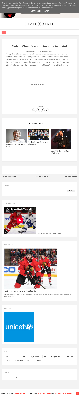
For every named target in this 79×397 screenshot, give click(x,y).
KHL (24, 357)
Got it (46, 11)
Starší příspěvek (70, 176)
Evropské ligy (55, 357)
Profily (8, 360)
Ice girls (38, 360)
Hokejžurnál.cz (21, 393)
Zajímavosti (35, 357)
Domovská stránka (40, 176)
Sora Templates (44, 393)
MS (45, 357)
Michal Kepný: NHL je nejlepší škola (20, 291)
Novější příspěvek (9, 176)
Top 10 (29, 360)
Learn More (36, 11)
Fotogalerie (19, 360)
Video (8, 357)
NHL (16, 357)
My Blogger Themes (63, 393)
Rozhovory (69, 357)
